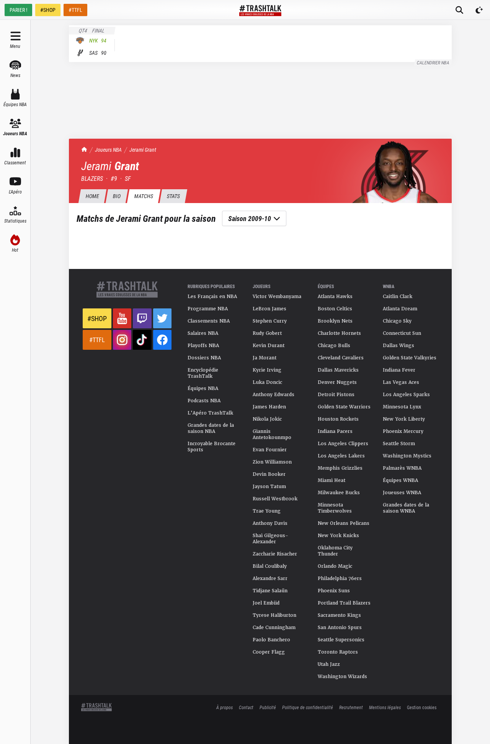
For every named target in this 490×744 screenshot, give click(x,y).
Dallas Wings (398, 346)
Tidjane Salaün (270, 591)
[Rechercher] (459, 10)
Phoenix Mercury (403, 431)
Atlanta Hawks (335, 296)
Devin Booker (269, 474)
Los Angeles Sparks (406, 395)
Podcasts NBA (204, 401)
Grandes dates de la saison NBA (211, 428)
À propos (224, 707)
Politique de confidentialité (307, 707)
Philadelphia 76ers (340, 578)
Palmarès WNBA (402, 468)
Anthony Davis (270, 523)
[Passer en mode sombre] (479, 10)
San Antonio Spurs (340, 627)
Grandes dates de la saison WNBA (406, 508)
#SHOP (48, 9)
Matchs (144, 196)
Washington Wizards (342, 677)
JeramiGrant (142, 149)
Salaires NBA (203, 333)
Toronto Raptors (338, 652)
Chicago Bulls (334, 346)
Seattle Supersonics (341, 640)
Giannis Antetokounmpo (272, 434)
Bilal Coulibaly (270, 566)
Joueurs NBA (108, 149)
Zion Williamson (272, 462)
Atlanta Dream (400, 309)
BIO (116, 196)
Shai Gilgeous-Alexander (270, 539)
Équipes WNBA (400, 480)
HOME (92, 196)
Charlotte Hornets (339, 333)
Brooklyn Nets (335, 321)
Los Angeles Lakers (341, 456)
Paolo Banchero (271, 640)
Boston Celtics (335, 309)
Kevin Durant (268, 346)
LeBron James (269, 309)
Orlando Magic (335, 566)
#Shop (97, 318)
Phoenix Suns (334, 591)
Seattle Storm (399, 444)
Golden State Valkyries (409, 358)
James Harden (269, 407)
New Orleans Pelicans (343, 523)
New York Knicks (338, 536)
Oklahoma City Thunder (335, 551)
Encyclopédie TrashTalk (203, 373)
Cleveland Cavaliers (341, 358)
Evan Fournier (270, 450)
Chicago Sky (397, 321)
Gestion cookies (421, 707)
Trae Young (267, 511)
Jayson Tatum (269, 486)
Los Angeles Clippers (343, 444)
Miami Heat (331, 480)
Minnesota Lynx (402, 407)
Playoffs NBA (203, 346)
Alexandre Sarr (270, 578)
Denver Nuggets (337, 382)
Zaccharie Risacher (275, 554)
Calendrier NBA (433, 62)
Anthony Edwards (273, 395)
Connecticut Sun (402, 333)
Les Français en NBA (212, 296)
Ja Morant (264, 358)
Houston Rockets (338, 419)
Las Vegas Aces (401, 382)
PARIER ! (18, 9)
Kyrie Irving (267, 370)
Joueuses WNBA (402, 493)
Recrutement (351, 707)
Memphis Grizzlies (340, 468)
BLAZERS (92, 178)
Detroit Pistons (336, 395)
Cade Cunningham (274, 627)
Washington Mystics (407, 456)
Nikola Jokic (267, 419)
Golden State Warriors (344, 407)
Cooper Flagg (269, 652)
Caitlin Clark (397, 296)
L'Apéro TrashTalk (210, 413)
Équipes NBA (203, 388)
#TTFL (75, 9)
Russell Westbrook (275, 499)
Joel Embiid (266, 603)
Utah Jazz (329, 664)
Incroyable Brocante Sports (211, 447)
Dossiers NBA (204, 358)
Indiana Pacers (335, 431)
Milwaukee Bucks (339, 493)
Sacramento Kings (339, 615)
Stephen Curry (270, 321)
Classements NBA (209, 321)
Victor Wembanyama (277, 296)
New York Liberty (404, 419)
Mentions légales (385, 707)
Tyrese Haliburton (274, 615)
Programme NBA (208, 309)
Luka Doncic (267, 382)
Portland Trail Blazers (344, 603)
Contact (246, 707)
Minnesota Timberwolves (335, 508)
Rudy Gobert (267, 333)
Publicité (268, 707)
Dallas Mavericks (338, 370)
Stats (173, 196)
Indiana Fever (399, 370)
